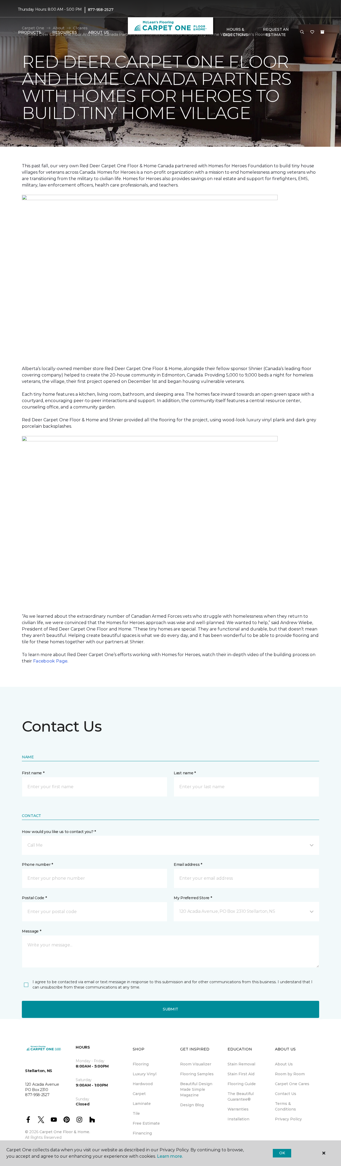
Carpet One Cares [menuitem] (292, 1083)
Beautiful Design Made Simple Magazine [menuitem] (196, 1089)
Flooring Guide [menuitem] (242, 1083)
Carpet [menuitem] (139, 1093)
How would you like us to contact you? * (59, 832)
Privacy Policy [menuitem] (288, 1119)
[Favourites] (312, 32)
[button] (302, 32)
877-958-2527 (100, 9)
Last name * (185, 773)
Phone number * (37, 864)
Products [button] (29, 32)
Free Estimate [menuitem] (146, 1123)
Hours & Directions (235, 32)
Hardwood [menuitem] (143, 1083)
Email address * (188, 864)
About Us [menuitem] (284, 1064)
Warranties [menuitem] (238, 1109)
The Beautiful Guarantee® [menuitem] (241, 1096)
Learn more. (170, 1156)
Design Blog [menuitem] (192, 1104)
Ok (282, 1153)
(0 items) (322, 32)
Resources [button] (64, 32)
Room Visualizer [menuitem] (195, 1064)
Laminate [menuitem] (142, 1103)
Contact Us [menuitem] (285, 1093)
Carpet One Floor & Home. (64, 1131)
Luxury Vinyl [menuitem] (144, 1074)
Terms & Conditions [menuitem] (285, 1106)
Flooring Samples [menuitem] (197, 1074)
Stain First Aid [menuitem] (241, 1074)
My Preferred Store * (193, 898)
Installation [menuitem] (238, 1119)
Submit (170, 1009)
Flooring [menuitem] (141, 1064)
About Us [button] (98, 32)
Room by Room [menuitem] (290, 1074)
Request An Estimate (276, 32)
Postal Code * (34, 898)
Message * (31, 931)
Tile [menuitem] (136, 1113)
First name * (33, 773)
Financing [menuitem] (142, 1133)
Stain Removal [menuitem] (241, 1064)
